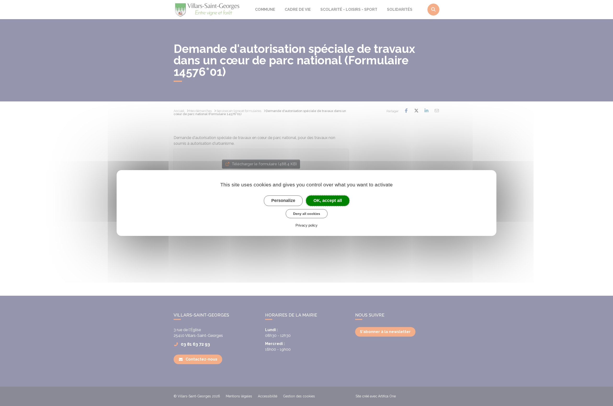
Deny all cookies (306, 214)
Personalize (283, 200)
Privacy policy (306, 225)
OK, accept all (327, 200)
